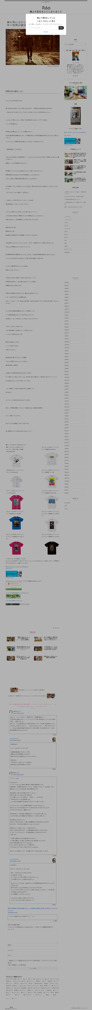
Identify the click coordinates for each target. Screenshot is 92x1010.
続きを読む (46, 31)
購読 (61, 27)
